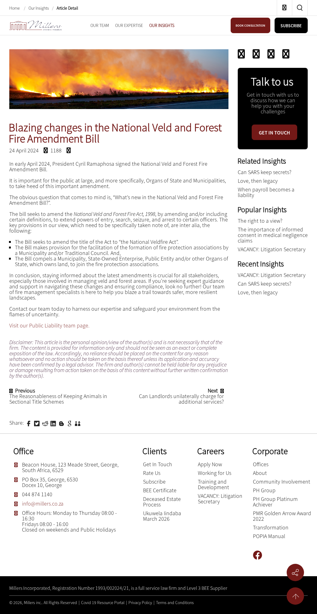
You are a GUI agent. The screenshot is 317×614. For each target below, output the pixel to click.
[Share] (285, 54)
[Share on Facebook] (29, 423)
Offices (260, 464)
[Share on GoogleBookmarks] (70, 423)
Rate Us (151, 472)
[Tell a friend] (78, 423)
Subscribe (154, 481)
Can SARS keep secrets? (264, 172)
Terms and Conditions (175, 602)
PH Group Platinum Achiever (275, 501)
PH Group (264, 490)
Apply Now (210, 464)
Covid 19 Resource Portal (102, 602)
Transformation (271, 527)
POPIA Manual (269, 536)
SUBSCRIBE (291, 26)
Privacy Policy (140, 602)
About (260, 472)
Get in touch (274, 132)
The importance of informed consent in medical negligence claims (273, 235)
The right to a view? (260, 220)
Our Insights (38, 8)
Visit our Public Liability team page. (49, 325)
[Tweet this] (37, 423)
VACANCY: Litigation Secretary (272, 249)
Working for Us (214, 472)
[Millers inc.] (35, 24)
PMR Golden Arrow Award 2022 (282, 516)
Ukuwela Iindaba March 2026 (162, 516)
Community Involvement (281, 481)
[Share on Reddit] (46, 423)
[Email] (256, 54)
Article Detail (67, 8)
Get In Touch (157, 464)
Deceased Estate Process (162, 501)
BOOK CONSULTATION (250, 26)
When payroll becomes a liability (266, 192)
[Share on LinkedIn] (54, 423)
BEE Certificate (159, 490)
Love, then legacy (258, 180)
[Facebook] (260, 555)
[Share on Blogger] (62, 423)
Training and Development (213, 484)
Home (15, 8)
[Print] (271, 54)
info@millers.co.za (42, 503)
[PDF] (241, 54)
